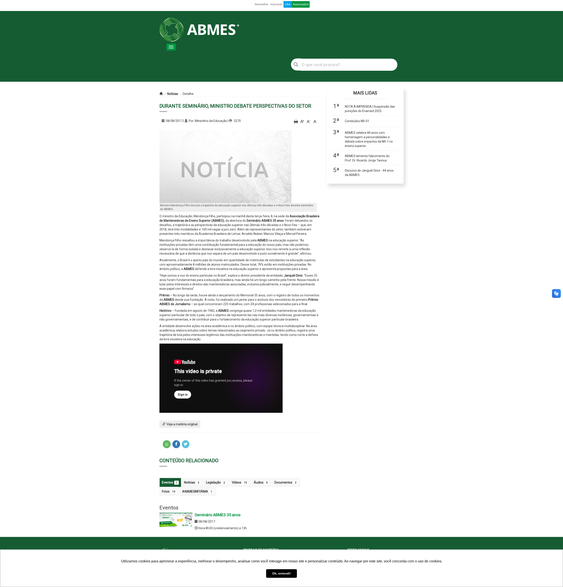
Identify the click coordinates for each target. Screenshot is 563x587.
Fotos (168, 491)
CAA (288, 4)
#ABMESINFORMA (197, 491)
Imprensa (276, 4)
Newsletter (261, 4)
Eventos (169, 482)
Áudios (261, 482)
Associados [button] (301, 4)
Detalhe (188, 94)
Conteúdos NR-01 (357, 121)
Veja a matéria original (181, 424)
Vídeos (239, 482)
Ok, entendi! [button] (281, 573)
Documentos (285, 482)
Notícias (172, 94)
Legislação (215, 482)
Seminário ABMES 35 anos (218, 515)
